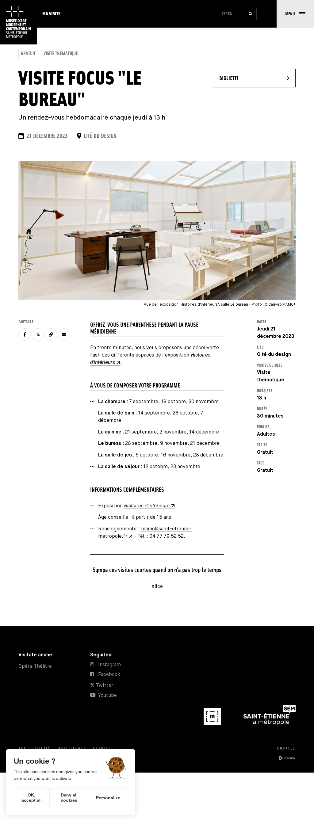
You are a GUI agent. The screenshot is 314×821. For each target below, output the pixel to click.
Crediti (101, 748)
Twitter (104, 686)
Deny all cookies (69, 797)
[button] (295, 14)
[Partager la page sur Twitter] (38, 334)
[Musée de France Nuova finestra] (213, 724)
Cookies (286, 748)
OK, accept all (31, 797)
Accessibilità (34, 748)
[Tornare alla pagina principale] (18, 22)
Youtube (107, 695)
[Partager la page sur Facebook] (24, 334)
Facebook (109, 675)
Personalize (108, 797)
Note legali (72, 748)
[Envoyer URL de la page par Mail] (64, 334)
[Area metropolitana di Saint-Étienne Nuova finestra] (269, 724)
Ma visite (51, 13)
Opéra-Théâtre (35, 666)
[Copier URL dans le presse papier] (51, 334)
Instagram (109, 665)
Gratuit (28, 53)
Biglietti (246, 78)
